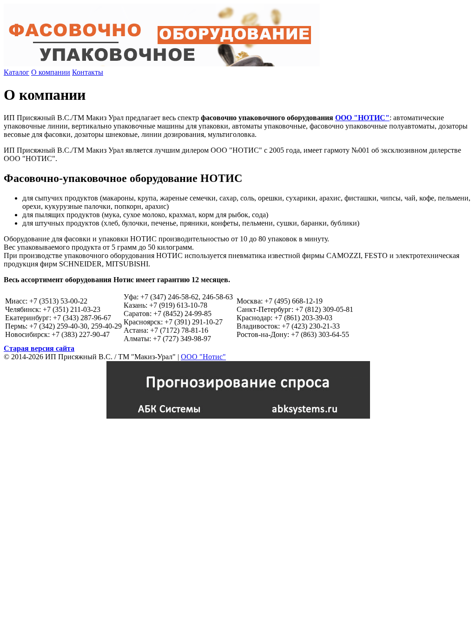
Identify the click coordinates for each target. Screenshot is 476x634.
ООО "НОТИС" (362, 118)
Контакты (87, 72)
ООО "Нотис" (203, 357)
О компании (50, 72)
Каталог (16, 72)
